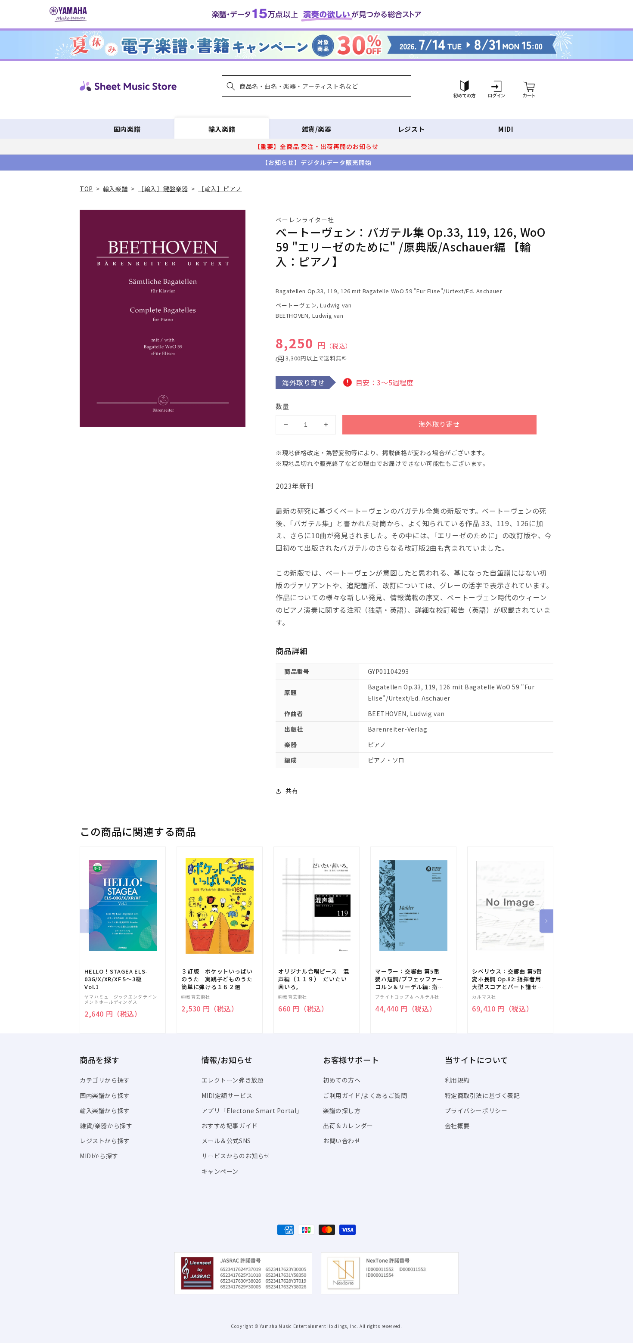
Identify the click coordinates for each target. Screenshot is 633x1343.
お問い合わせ (342, 1140)
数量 (282, 406)
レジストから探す (105, 1140)
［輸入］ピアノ (220, 188)
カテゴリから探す (105, 1080)
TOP (86, 188)
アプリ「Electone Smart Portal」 (252, 1110)
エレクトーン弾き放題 (233, 1080)
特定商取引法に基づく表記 (482, 1095)
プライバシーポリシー (476, 1110)
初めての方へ (342, 1080)
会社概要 (457, 1125)
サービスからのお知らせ (236, 1155)
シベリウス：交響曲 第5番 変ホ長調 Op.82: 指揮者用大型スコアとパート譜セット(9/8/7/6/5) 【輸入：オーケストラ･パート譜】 (507, 979)
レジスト (411, 128)
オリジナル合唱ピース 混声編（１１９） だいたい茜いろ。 (313, 979)
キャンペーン (220, 1171)
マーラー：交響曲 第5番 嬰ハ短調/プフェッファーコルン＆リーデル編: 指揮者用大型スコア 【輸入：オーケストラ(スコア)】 (409, 979)
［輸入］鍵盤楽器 (163, 188)
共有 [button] (291, 790)
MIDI (505, 128)
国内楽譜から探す (105, 1095)
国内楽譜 (127, 128)
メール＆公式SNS (226, 1140)
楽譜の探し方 (342, 1110)
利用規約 (457, 1080)
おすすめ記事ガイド (230, 1125)
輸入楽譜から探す (105, 1110)
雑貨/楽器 (317, 128)
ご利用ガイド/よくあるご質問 (365, 1095)
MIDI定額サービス (227, 1095)
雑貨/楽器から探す (106, 1125)
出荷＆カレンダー (348, 1125)
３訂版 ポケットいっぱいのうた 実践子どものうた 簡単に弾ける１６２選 (219, 979)
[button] (316, 86)
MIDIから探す (99, 1155)
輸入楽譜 (221, 128)
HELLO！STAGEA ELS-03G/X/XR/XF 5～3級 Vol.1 (116, 979)
